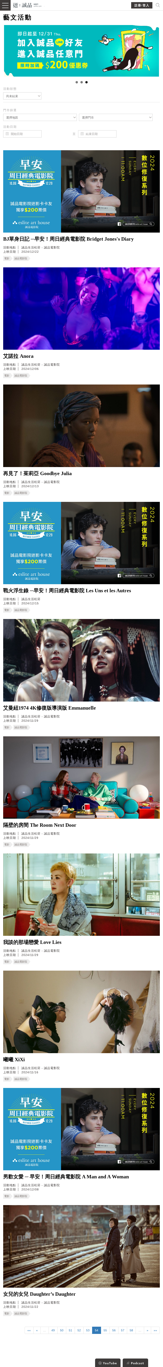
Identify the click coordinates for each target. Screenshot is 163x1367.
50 (61, 1330)
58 (131, 1330)
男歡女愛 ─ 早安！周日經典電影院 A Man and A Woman (66, 1176)
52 (79, 1330)
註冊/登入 (142, 5)
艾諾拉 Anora (18, 356)
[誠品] (27, 4)
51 (70, 1330)
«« (29, 1330)
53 (88, 1330)
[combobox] (22, 96)
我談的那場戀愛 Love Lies (32, 942)
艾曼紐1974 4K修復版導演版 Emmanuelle (49, 708)
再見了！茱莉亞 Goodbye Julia (37, 473)
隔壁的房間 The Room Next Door (39, 825)
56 (114, 1330)
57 (122, 1330)
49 (53, 1330)
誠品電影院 (20, 258)
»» (155, 1330)
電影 (6, 258)
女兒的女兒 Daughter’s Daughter (39, 1294)
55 (105, 1330)
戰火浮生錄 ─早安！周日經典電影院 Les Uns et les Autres (67, 590)
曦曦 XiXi (14, 1059)
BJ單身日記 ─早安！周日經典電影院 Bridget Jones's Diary (68, 239)
